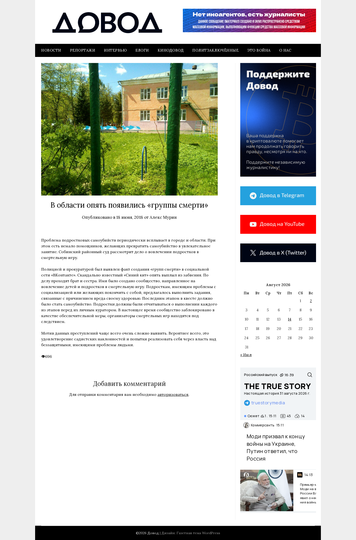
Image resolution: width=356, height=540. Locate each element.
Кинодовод (171, 50)
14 (289, 319)
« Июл (246, 354)
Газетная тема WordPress (198, 533)
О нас (285, 50)
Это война (259, 50)
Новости (51, 50)
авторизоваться (172, 394)
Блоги (142, 50)
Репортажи (82, 50)
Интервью (115, 50)
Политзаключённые (215, 50)
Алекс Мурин (163, 217)
